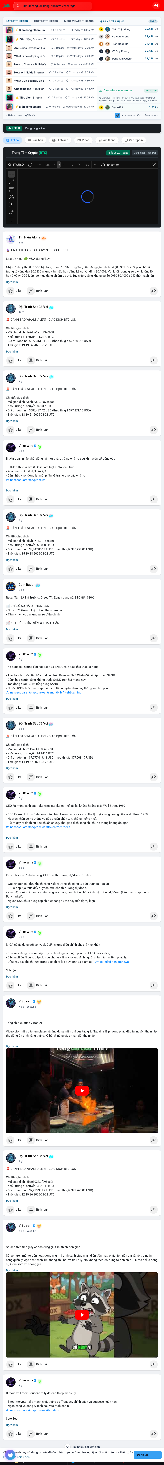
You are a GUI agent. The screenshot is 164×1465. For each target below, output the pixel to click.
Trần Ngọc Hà (120, 43)
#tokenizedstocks (58, 827)
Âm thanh (109, 140)
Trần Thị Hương (121, 29)
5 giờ (21, 451)
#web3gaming (72, 692)
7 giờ (21, 1006)
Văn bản (37, 140)
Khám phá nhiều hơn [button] (16, 1457)
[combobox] (53, 6)
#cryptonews (36, 480)
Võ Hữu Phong (120, 36)
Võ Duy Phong (120, 51)
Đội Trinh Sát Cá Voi (33, 307)
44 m (21, 312)
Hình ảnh (62, 140)
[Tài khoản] (156, 5)
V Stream (25, 1001)
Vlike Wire (26, 446)
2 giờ (21, 381)
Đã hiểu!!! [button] (143, 1454)
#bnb (58, 692)
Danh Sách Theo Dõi (145, 152)
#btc (49, 1410)
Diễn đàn (31, 115)
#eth (56, 1410)
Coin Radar (27, 585)
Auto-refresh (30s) (131, 115)
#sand (50, 692)
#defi (107, 962)
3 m (21, 242)
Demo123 (117, 107)
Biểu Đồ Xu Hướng (118, 152)
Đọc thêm (12, 282)
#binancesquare (16, 480)
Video (85, 140)
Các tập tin (136, 140)
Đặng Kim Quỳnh (122, 58)
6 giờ (21, 659)
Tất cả (14, 140)
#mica (99, 962)
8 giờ (21, 1161)
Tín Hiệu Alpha (29, 237)
